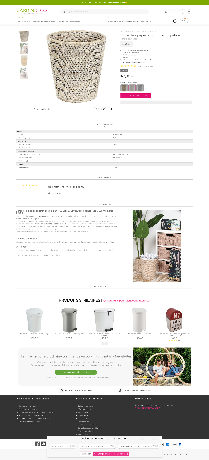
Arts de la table (118, 21)
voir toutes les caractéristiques (134, 62)
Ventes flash (83, 412)
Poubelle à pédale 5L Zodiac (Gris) (69, 334)
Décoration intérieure (132, 21)
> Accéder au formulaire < (147, 408)
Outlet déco (83, 415)
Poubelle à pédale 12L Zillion (139, 334)
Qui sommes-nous (85, 406)
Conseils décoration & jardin (89, 428)
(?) (68, 446)
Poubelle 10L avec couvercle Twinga (34, 334)
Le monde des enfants (72, 21)
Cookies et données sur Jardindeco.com (104, 438)
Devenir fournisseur (86, 431)
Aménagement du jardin (40, 21)
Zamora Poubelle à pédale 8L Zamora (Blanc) (104, 335)
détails (84, 441)
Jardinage (52, 21)
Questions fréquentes (28, 409)
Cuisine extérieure (24, 21)
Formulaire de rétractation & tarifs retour (36, 412)
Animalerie (60, 21)
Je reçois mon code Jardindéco (75, 372)
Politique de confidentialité (30, 422)
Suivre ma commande (28, 406)
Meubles (110, 21)
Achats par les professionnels (31, 415)
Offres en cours (84, 409)
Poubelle (157, 31)
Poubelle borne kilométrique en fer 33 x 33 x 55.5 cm (174, 335)
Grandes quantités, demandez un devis (35, 418)
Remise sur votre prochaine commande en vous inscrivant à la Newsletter (75, 356)
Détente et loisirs (145, 21)
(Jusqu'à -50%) (183, 20)
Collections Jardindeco (87, 425)
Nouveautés (83, 418)
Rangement (147, 31)
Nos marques (83, 422)
